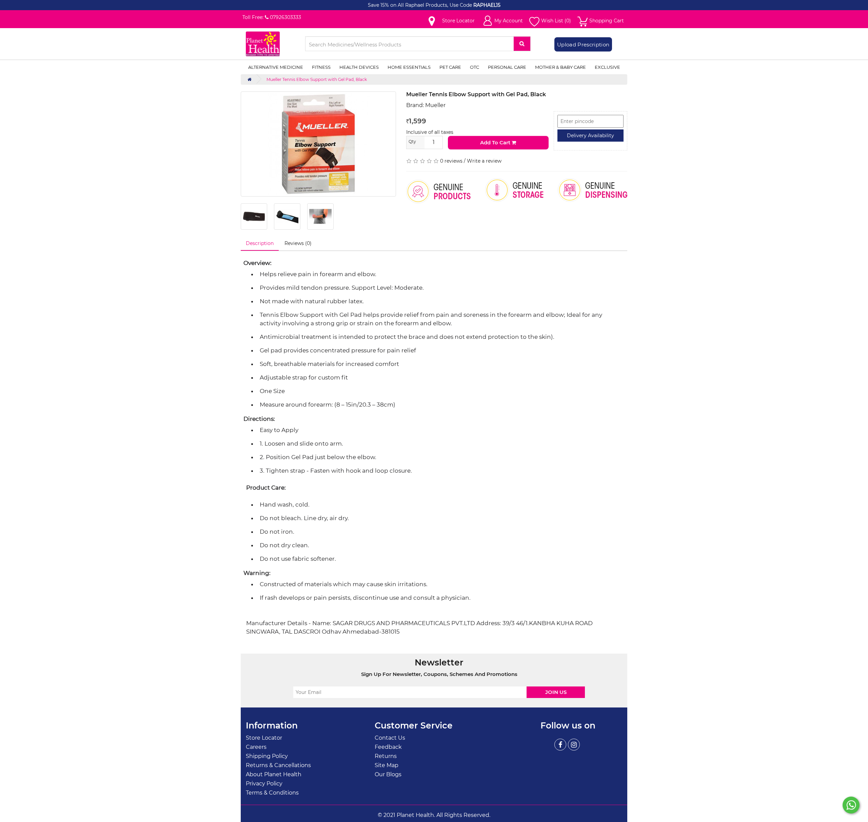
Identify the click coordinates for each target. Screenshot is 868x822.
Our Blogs (388, 774)
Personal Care (507, 67)
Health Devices (359, 67)
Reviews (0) (298, 243)
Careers (256, 747)
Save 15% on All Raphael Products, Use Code (420, 5)
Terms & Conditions (272, 792)
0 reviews (451, 161)
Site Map (386, 765)
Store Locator (264, 738)
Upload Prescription (583, 44)
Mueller (435, 105)
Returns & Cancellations (278, 765)
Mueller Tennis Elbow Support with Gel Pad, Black (317, 79)
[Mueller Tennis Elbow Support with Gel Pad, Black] (318, 144)
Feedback (388, 747)
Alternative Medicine (275, 67)
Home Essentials (409, 67)
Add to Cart (496, 142)
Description (260, 243)
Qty (412, 141)
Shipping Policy (267, 756)
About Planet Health (273, 774)
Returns (386, 756)
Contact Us (390, 738)
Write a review (484, 161)
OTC (474, 67)
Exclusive (607, 67)
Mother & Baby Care (560, 67)
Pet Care (450, 67)
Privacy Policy (264, 783)
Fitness (321, 67)
